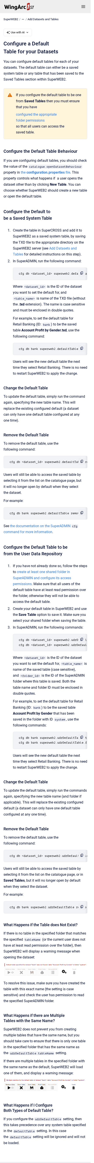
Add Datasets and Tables (43, 19)
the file (45, 172)
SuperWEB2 (10, 19)
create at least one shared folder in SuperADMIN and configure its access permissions (42, 578)
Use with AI (18, 32)
